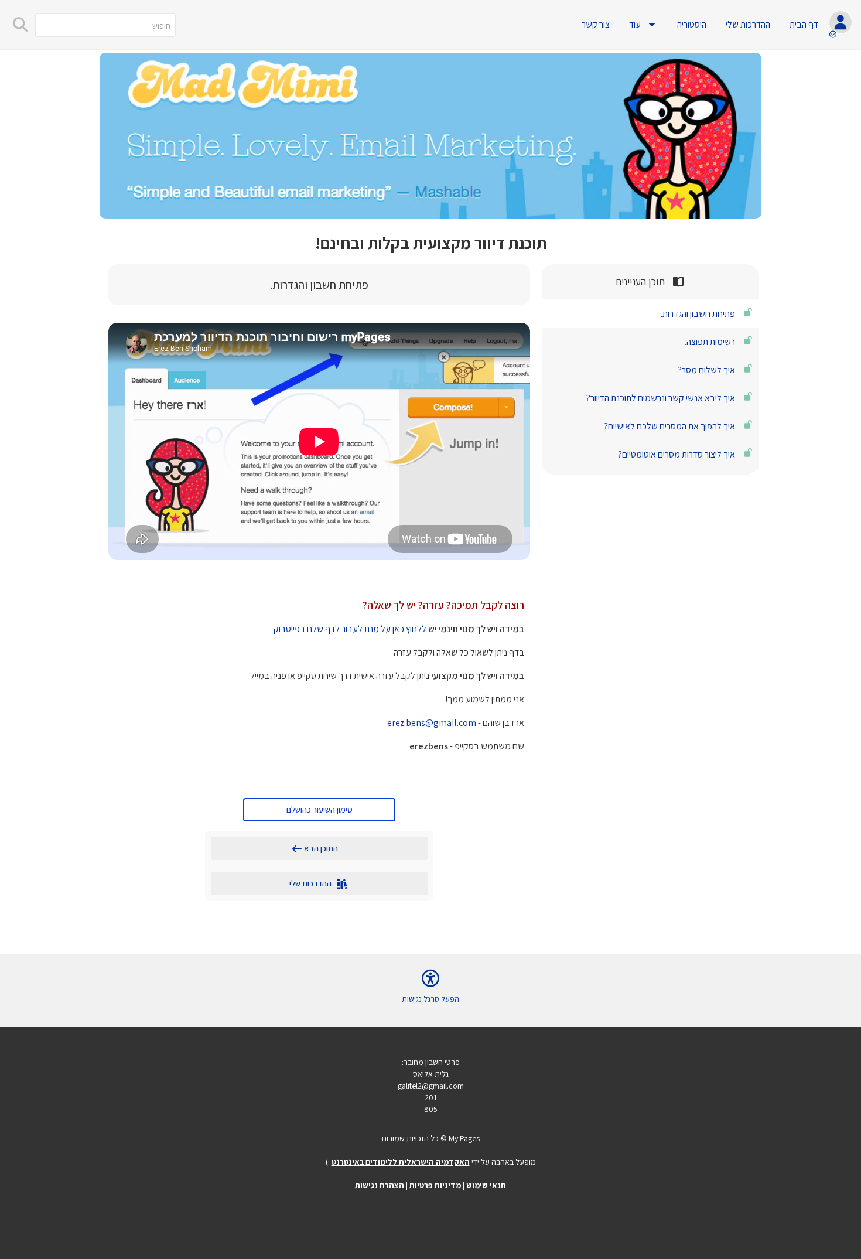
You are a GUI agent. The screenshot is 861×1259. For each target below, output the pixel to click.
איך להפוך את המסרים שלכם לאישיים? (669, 426)
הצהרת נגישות (379, 1185)
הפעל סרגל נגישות (430, 999)
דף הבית (804, 24)
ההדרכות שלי (748, 24)
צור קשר (596, 24)
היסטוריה (691, 24)
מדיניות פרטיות (435, 1185)
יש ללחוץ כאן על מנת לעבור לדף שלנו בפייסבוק (355, 629)
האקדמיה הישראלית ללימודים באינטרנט (401, 1161)
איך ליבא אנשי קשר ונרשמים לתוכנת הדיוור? (660, 398)
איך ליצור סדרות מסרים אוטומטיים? (676, 454)
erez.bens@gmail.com (431, 722)
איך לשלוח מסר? (706, 370)
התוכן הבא (326, 848)
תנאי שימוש (486, 1185)
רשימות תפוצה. (710, 342)
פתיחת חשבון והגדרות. (698, 314)
